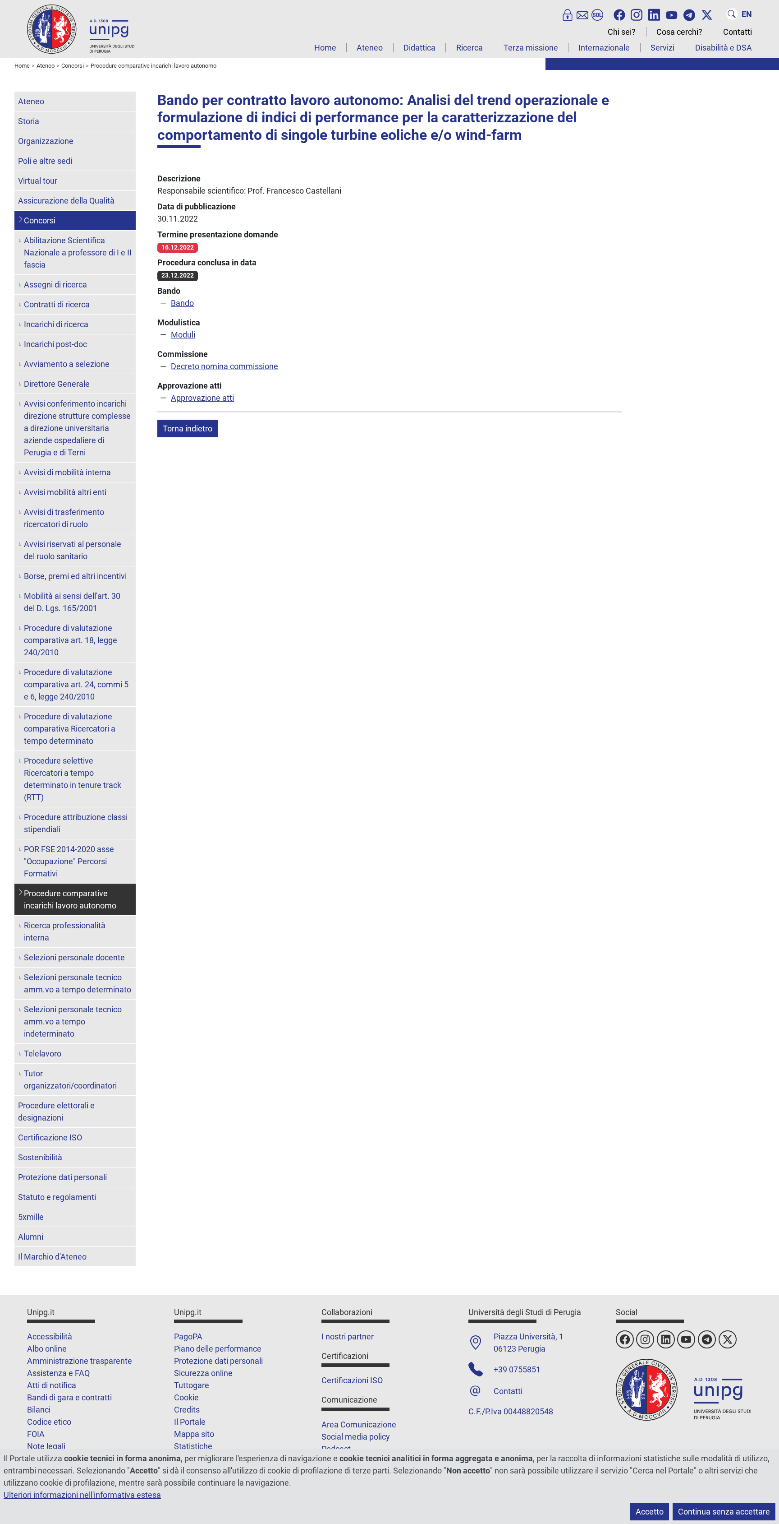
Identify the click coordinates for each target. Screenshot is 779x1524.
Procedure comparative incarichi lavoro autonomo (70, 899)
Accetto (650, 1511)
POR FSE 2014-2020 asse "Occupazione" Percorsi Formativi (69, 861)
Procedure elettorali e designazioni (56, 1111)
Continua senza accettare (724, 1511)
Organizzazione (45, 141)
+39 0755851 (517, 1369)
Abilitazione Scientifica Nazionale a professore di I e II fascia (78, 252)
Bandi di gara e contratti (69, 1397)
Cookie (186, 1397)
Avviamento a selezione (67, 364)
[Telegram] (689, 14)
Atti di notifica (51, 1385)
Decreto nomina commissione (224, 366)
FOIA (36, 1434)
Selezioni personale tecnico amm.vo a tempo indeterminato (73, 1021)
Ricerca (469, 47)
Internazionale (604, 47)
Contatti (737, 32)
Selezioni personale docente (74, 957)
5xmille (31, 1217)
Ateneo (370, 47)
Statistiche (193, 1446)
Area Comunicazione (358, 1424)
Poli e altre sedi (45, 161)
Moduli (183, 334)
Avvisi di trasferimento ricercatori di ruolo (64, 518)
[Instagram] (636, 14)
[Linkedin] (654, 14)
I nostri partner (347, 1336)
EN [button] (747, 14)
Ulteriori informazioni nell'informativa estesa (82, 1495)
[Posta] (582, 14)
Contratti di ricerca (57, 304)
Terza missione (531, 47)
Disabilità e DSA (723, 47)
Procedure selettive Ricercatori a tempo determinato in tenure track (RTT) (72, 779)
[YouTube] (672, 14)
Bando (182, 303)
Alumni (30, 1236)
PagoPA (188, 1336)
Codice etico (49, 1422)
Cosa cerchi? (679, 32)
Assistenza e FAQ (58, 1373)
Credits (187, 1409)
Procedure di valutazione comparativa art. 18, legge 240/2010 (70, 640)
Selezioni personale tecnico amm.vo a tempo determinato (77, 983)
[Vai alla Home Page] (81, 28)
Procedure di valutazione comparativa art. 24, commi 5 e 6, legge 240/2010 (76, 684)
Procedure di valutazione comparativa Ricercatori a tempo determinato (69, 729)
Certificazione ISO (50, 1137)
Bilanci (38, 1409)
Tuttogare (191, 1385)
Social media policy (355, 1436)
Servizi (662, 47)
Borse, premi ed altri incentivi (75, 576)
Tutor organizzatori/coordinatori (70, 1079)
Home (325, 47)
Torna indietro (187, 428)
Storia (28, 121)
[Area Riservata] (567, 14)
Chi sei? (622, 32)
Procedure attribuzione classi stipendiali (76, 823)
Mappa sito (194, 1434)
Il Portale (190, 1422)
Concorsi (39, 220)
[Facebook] (619, 14)
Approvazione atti (202, 398)
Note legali (46, 1446)
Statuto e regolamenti (57, 1197)
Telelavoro (42, 1053)
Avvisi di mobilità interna (67, 472)
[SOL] (597, 14)
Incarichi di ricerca (56, 324)
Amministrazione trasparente (79, 1361)
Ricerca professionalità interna (64, 931)
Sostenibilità (40, 1157)
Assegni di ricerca (55, 284)
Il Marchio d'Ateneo (52, 1256)
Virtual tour (37, 180)
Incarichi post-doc (55, 344)
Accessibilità (49, 1336)
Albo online (47, 1348)
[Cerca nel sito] (732, 14)
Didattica (419, 47)
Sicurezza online (203, 1373)
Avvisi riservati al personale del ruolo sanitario (72, 550)
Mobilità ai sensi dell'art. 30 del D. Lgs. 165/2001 (72, 602)
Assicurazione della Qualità (66, 200)
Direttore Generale (57, 384)
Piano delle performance (217, 1348)
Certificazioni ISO (352, 1380)
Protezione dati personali (62, 1177)
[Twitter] (707, 14)
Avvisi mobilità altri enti (65, 492)
